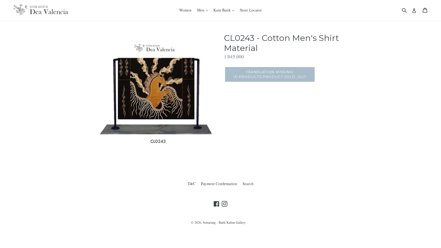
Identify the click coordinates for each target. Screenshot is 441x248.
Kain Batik (222, 10)
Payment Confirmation (219, 183)
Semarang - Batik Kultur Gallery (224, 222)
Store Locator (251, 10)
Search (248, 183)
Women (185, 10)
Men (201, 10)
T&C (191, 183)
